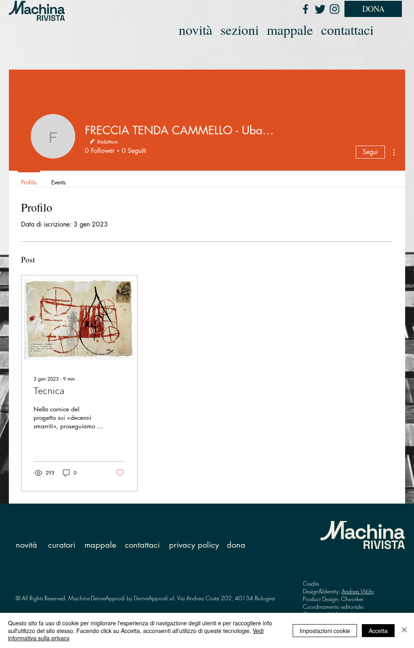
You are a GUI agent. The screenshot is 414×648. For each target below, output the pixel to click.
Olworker (352, 599)
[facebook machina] (305, 9)
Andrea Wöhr (358, 591)
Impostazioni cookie (325, 631)
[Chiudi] (404, 630)
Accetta (378, 631)
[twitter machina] (320, 9)
